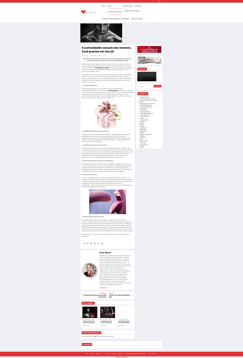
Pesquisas (142, 136)
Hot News (142, 126)
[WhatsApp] (98, 243)
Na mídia (138, 6)
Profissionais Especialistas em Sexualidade (115, 19)
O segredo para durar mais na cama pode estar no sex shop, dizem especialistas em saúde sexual (106, 321)
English (141, 123)
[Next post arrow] (133, 295)
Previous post (102, 293)
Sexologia (142, 146)
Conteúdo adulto (144, 120)
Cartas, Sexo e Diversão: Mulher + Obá (119, 296)
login (95, 336)
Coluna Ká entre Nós (145, 112)
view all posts (102, 287)
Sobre (109, 6)
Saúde (141, 139)
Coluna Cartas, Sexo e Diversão (147, 99)
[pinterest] (94, 243)
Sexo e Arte (143, 142)
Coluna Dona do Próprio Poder (147, 103)
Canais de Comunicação (131, 11)
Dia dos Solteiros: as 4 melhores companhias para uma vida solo (89, 321)
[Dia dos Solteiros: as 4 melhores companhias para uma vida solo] (89, 312)
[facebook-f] (158, 1)
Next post (111, 293)
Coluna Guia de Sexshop (146, 107)
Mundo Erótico (143, 131)
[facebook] (84, 243)
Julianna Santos (87, 319)
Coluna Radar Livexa (145, 115)
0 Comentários (103, 55)
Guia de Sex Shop (137, 19)
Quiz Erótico (143, 137)
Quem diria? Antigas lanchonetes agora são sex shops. (124, 321)
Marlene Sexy (143, 129)
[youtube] (159, 1)
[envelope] (91, 243)
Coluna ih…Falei (143, 110)
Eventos (142, 124)
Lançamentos (143, 128)
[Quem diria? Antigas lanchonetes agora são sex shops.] (125, 312)
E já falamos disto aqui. (102, 68)
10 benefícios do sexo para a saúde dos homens (95, 296)
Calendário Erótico (144, 97)
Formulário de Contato (115, 12)
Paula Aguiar (86, 55)
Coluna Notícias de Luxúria (146, 113)
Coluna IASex (143, 108)
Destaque (142, 121)
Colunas (142, 118)
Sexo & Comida (143, 141)
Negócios (142, 133)
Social (141, 147)
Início (103, 6)
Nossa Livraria (127, 6)
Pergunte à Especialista (145, 134)
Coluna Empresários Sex (146, 105)
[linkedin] (87, 243)
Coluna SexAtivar (144, 116)
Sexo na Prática (144, 144)
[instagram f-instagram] (161, 1)
